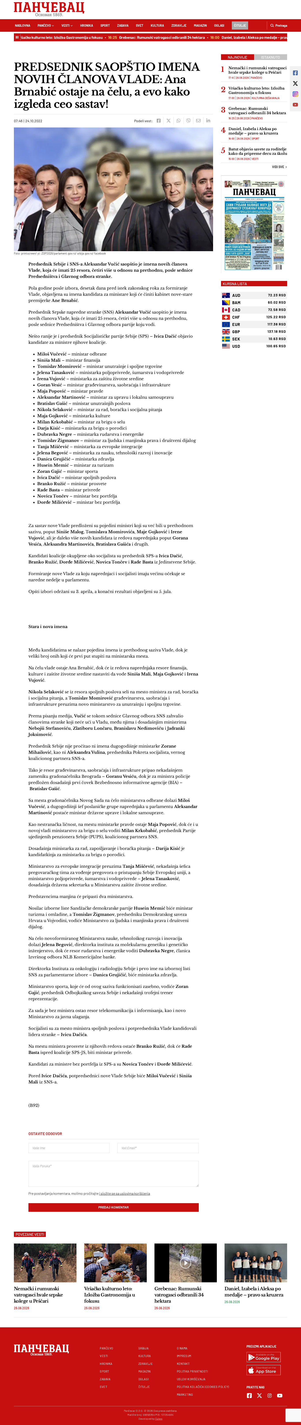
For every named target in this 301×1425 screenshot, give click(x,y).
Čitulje (240, 25)
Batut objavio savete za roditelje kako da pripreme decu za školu (258, 151)
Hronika (86, 25)
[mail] (198, 120)
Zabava (122, 25)
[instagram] (269, 1395)
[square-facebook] (249, 1395)
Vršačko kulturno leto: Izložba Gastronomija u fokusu (48, 37)
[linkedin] (208, 120)
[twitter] (168, 120)
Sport (105, 25)
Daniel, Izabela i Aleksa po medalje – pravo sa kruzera (253, 37)
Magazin (200, 25)
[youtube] (279, 1395)
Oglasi (219, 25)
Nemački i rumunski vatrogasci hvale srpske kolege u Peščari (258, 70)
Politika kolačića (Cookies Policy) (203, 1387)
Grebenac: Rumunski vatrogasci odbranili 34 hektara (150, 37)
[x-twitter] (259, 1395)
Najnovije (237, 57)
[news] (45, 1263)
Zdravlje (178, 25)
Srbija (143, 1348)
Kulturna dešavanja (266, 97)
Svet (139, 25)
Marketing (185, 1394)
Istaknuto (270, 57)
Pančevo (44, 25)
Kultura (157, 25)
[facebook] (159, 120)
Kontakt (183, 1363)
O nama (182, 1348)
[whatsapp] (178, 120)
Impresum (184, 1356)
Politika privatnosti (192, 1371)
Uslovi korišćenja (191, 1379)
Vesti (65, 25)
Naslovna (22, 25)
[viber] (188, 120)
